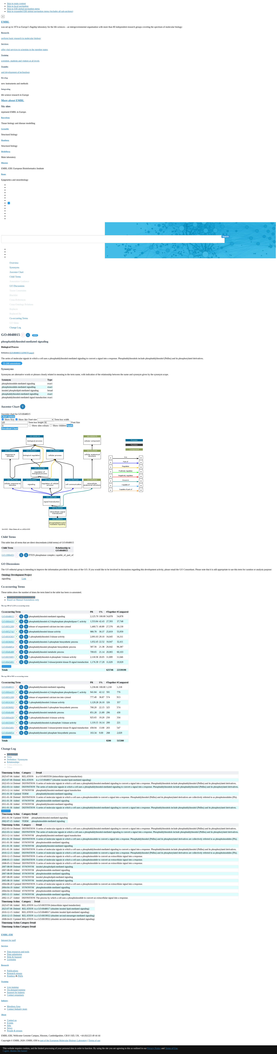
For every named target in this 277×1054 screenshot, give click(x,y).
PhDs (20, 976)
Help (9, 249)
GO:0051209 (8, 626)
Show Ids (23, 419)
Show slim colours (40, 425)
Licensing (11, 959)
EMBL (5, 21)
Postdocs (11, 976)
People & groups (14, 1030)
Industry (4, 1001)
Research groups (14, 973)
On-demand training (16, 990)
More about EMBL (12, 100)
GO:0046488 (8, 652)
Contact (10, 252)
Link (24, 578)
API (9, 254)
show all (6, 666)
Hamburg (5, 140)
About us (11, 208)
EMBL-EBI (12, 218)
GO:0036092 (8, 642)
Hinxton (4, 163)
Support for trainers (16, 992)
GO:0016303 (8, 636)
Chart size (32, 419)
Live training (13, 987)
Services (11, 216)
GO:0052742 (8, 631)
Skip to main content (16, 3)
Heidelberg (5, 151)
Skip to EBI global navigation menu (23, 9)
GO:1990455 (8, 555)
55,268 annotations (11, 363)
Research (11, 213)
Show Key (9, 419)
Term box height (36, 422)
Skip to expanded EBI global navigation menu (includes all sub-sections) (40, 11)
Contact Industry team (17, 1009)
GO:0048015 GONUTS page (21, 353)
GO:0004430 (8, 717)
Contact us (12, 1020)
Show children (59, 425)
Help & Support (14, 957)
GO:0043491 (8, 662)
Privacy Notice (154, 1048)
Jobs (9, 1025)
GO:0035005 (8, 657)
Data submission (14, 954)
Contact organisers (15, 995)
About (3, 1015)
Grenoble (5, 129)
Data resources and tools (18, 951)
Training (11, 211)
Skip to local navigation (17, 6)
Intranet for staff (8, 940)
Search (225, 236)
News (9, 1028)
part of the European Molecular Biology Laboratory (63, 1040)
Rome (3, 174)
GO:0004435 (8, 621)
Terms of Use (171, 1048)
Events (10, 1023)
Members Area (13, 1006)
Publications (12, 971)
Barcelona (5, 118)
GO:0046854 (8, 647)
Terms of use (94, 1040)
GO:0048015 (8, 616)
